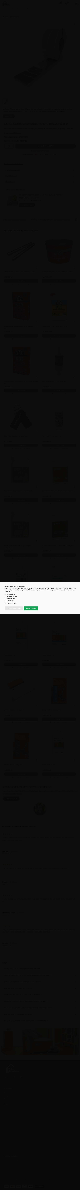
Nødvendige (11, 594)
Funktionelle (11, 598)
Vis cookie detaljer (10, 603)
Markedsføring (12, 596)
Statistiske (10, 600)
